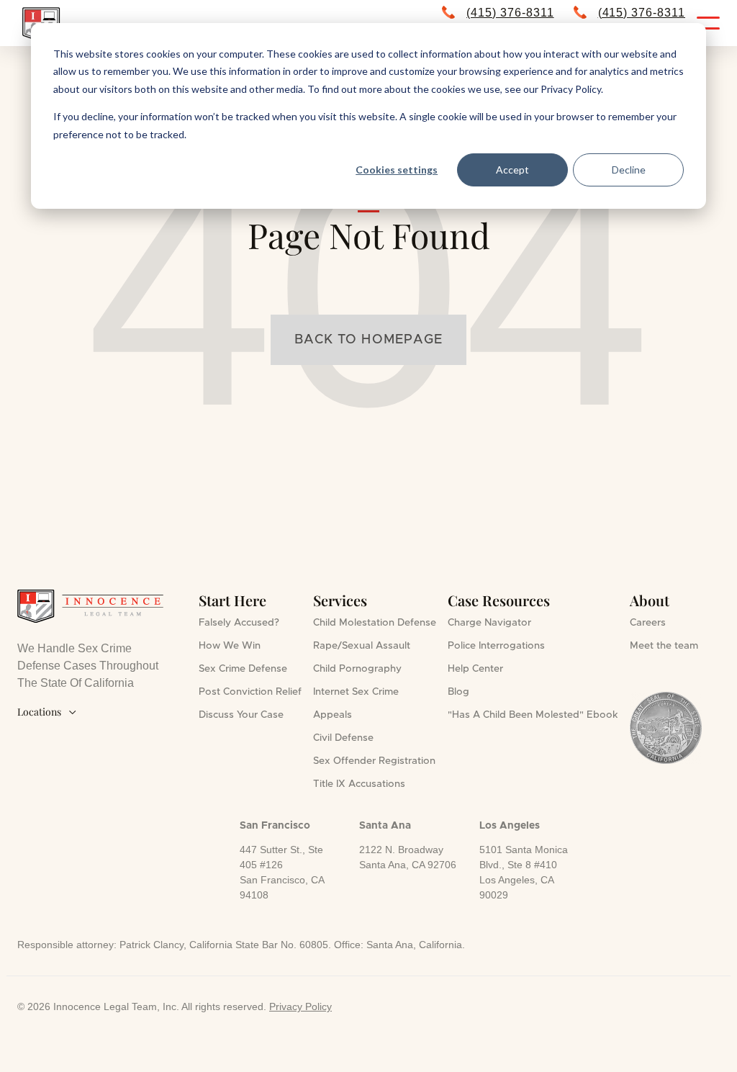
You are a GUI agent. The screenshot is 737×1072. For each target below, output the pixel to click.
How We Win (230, 646)
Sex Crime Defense (243, 669)
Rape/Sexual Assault (361, 646)
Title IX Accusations (359, 784)
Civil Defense (343, 738)
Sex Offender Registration (374, 761)
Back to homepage (368, 339)
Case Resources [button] (499, 600)
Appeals (332, 715)
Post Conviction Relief (250, 692)
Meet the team (664, 646)
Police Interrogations (496, 646)
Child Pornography (357, 669)
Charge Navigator (489, 623)
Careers (648, 623)
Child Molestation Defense (374, 623)
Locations (47, 712)
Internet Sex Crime (356, 692)
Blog (458, 692)
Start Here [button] (232, 600)
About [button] (649, 600)
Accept (512, 169)
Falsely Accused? (239, 623)
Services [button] (340, 600)
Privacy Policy (300, 1006)
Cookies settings (397, 169)
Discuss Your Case (241, 715)
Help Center (475, 669)
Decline (629, 169)
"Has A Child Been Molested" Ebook (533, 715)
